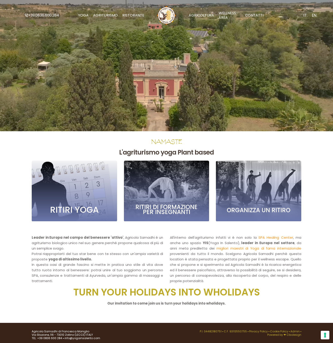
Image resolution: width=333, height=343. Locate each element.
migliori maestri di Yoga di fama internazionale (259, 248)
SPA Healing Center (275, 237)
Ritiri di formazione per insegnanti (166, 210)
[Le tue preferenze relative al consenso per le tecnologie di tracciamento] (325, 335)
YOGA (83, 15)
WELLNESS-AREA (228, 15)
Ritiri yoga (74, 210)
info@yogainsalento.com (82, 338)
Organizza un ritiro (258, 210)
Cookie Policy (279, 331)
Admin (295, 331)
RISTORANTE (133, 15)
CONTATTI (254, 15)
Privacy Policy (258, 331)
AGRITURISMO (105, 15)
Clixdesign (294, 335)
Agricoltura (201, 15)
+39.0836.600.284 (43, 15)
